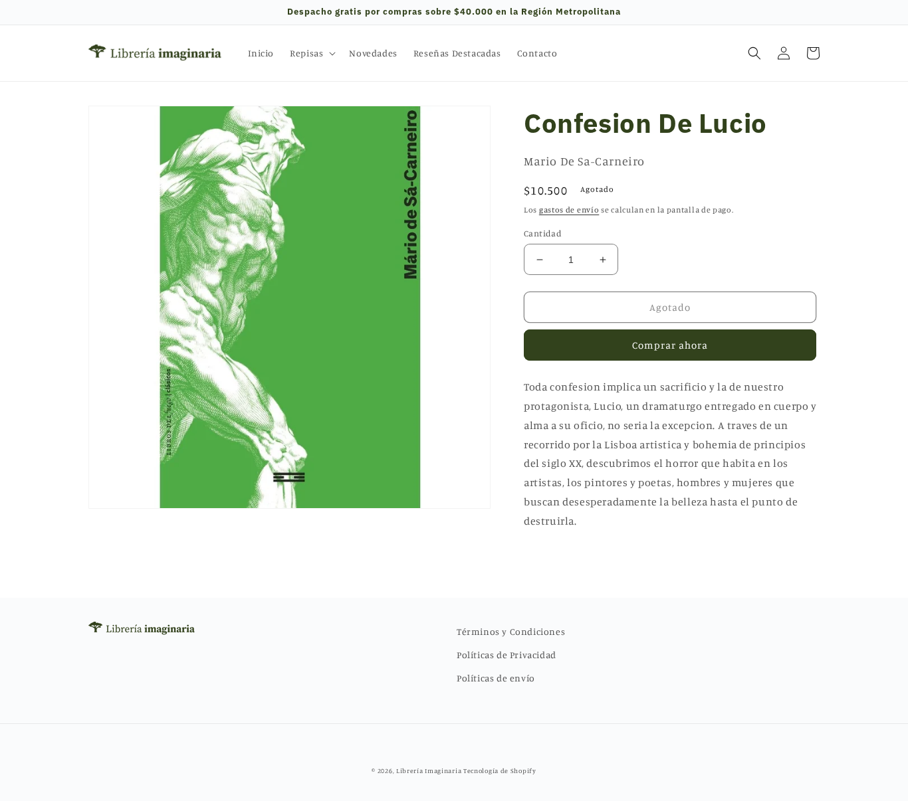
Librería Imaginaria (428, 770)
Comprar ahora (670, 345)
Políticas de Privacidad (506, 654)
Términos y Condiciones (511, 631)
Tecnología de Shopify (499, 770)
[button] (311, 53)
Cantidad (543, 233)
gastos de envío (569, 210)
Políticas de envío (496, 677)
